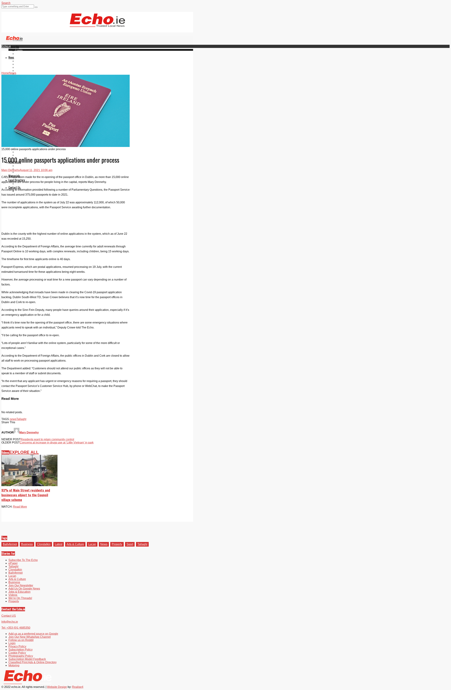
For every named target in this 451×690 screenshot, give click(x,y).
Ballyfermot (23, 67)
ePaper (20, 53)
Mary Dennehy (10, 170)
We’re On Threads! (20, 598)
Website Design (57, 686)
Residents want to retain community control (47, 439)
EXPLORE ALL (24, 452)
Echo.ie (6, 46)
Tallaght (20, 61)
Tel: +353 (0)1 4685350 (15, 627)
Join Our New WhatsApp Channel (29, 636)
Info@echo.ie (9, 621)
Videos (20, 73)
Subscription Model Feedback (27, 659)
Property (117, 544)
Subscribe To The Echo (23, 560)
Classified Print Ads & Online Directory (32, 662)
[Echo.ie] (97, 24)
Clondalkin (22, 64)
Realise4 (77, 686)
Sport (129, 544)
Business (27, 544)
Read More (20, 506)
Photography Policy (20, 655)
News (11, 57)
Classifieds (22, 172)
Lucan (19, 70)
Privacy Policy (17, 646)
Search (5, 2)
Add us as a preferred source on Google (33, 633)
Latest (58, 544)
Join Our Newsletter (20, 585)
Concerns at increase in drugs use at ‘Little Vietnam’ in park (57, 442)
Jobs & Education (19, 591)
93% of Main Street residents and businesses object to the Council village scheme (25, 495)
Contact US (8, 615)
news (13, 419)
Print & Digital (24, 165)
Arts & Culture (75, 544)
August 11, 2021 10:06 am (36, 170)
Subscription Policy (20, 649)
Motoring (13, 665)
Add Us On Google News (24, 588)
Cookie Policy (17, 652)
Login (19, 50)
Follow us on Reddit (20, 640)
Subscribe (13, 47)
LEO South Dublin (27, 151)
